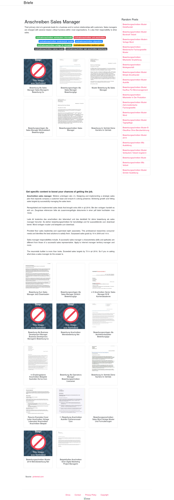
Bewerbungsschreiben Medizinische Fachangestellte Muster (134, 49)
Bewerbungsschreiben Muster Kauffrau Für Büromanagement (135, 88)
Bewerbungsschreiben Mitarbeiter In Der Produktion (134, 96)
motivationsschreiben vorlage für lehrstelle (54, 45)
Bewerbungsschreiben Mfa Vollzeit (133, 163)
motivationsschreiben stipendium (89, 41)
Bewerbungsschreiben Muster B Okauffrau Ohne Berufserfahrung (136, 128)
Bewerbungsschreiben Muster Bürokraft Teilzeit (135, 33)
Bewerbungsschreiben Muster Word (135, 113)
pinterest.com (38, 476)
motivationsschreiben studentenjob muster (56, 41)
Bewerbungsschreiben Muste (134, 157)
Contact (78, 494)
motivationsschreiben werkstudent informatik (54, 37)
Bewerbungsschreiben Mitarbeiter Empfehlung (132, 58)
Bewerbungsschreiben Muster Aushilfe (135, 81)
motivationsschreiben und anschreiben (89, 37)
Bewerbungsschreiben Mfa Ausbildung (133, 144)
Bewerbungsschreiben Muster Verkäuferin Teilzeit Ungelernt (135, 151)
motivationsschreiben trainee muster (49, 49)
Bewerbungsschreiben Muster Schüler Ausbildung (135, 171)
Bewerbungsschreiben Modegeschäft (132, 66)
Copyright (104, 494)
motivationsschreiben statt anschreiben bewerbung (86, 49)
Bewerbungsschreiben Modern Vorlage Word (135, 40)
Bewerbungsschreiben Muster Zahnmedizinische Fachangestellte (135, 105)
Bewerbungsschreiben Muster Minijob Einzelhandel (135, 73)
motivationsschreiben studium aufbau (89, 45)
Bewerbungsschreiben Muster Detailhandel (135, 25)
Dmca (68, 494)
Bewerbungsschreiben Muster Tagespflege (135, 121)
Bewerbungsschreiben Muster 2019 (135, 136)
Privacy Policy (90, 494)
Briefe (28, 2)
